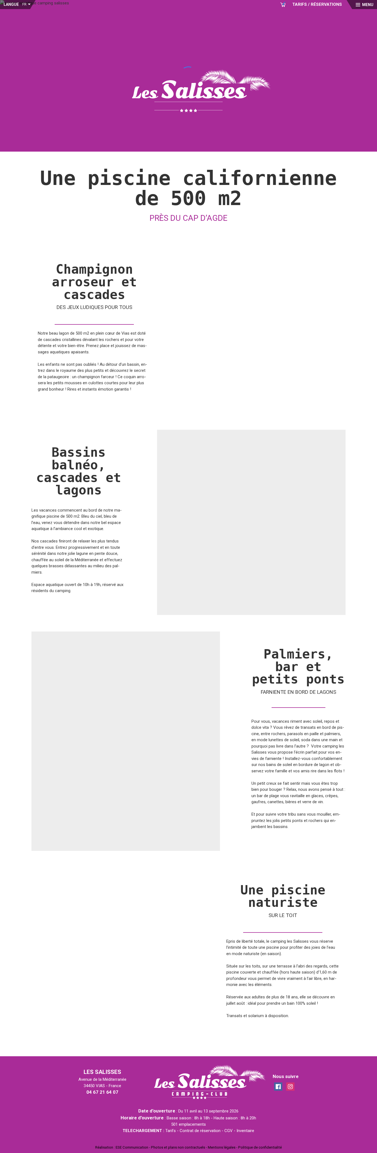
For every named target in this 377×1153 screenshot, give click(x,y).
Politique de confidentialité (260, 1147)
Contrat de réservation (200, 1130)
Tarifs (170, 1130)
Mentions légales (221, 1147)
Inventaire (245, 1130)
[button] (364, 4)
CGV (228, 1130)
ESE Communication (132, 1147)
